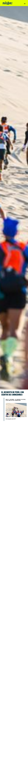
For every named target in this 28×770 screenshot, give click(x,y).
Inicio (7, 399)
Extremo (12, 399)
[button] (24, 3)
